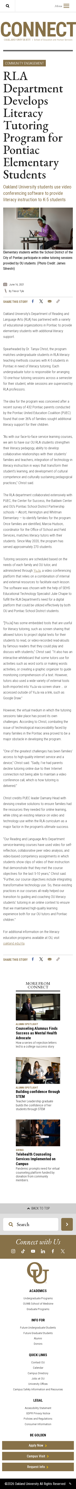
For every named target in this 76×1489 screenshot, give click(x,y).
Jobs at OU (38, 1378)
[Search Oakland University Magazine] (7, 6)
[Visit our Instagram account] (13, 1251)
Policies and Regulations (38, 1418)
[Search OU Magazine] (67, 1224)
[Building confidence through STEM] (38, 1070)
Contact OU (38, 1362)
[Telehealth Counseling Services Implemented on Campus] (38, 1133)
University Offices (38, 1383)
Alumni (38, 1338)
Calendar (38, 1367)
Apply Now (36, 1445)
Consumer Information (38, 1424)
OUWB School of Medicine (38, 1303)
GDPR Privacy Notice (38, 1413)
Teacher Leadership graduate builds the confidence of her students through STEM (34, 1105)
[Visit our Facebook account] (53, 1251)
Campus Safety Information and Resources (38, 1389)
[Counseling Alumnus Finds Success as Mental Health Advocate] (38, 1007)
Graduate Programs (38, 1309)
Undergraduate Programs (38, 1298)
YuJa (37, 570)
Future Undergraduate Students (38, 1327)
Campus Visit (36, 1456)
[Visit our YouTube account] (33, 1251)
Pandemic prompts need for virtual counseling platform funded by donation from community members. (38, 1174)
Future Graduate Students (38, 1333)
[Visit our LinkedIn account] (43, 1251)
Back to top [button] (40, 1208)
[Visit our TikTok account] (23, 1251)
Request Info (36, 1467)
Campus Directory (38, 1373)
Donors (38, 1343)
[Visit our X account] (63, 1251)
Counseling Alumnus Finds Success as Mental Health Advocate (37, 1033)
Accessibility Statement (38, 1408)
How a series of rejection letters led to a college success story (36, 1044)
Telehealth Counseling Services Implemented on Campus (36, 1159)
